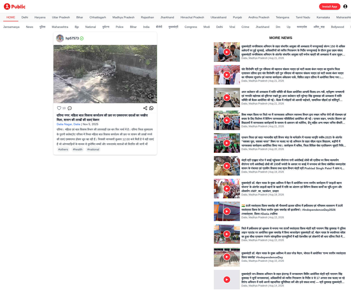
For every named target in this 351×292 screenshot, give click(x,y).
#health (77, 149)
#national (93, 149)
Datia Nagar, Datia (68, 124)
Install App (329, 6)
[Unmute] (150, 96)
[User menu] (345, 6)
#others (63, 149)
